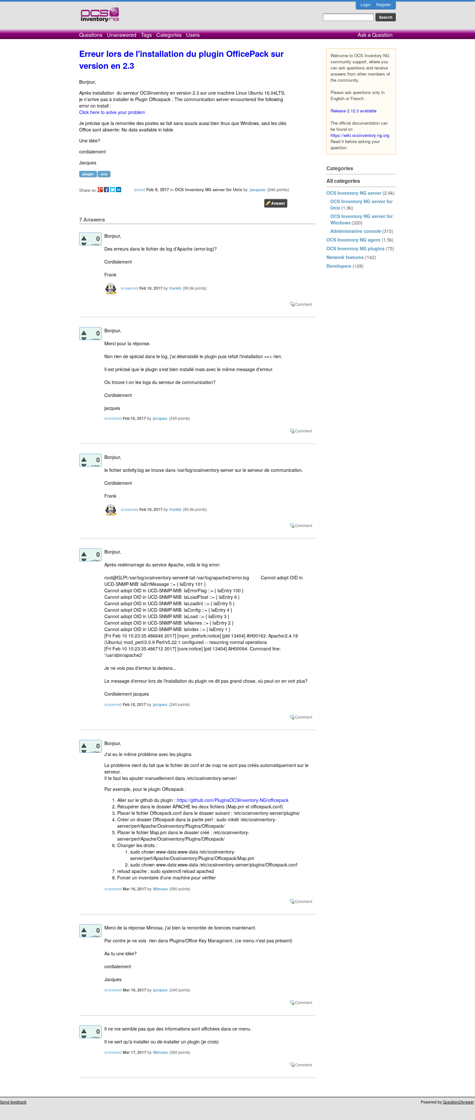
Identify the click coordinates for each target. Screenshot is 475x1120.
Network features (345, 257)
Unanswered (121, 34)
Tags (146, 34)
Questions (90, 34)
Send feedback (13, 1101)
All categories (343, 180)
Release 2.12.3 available (353, 111)
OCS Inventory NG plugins (355, 248)
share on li (118, 189)
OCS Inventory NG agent (353, 239)
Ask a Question (375, 34)
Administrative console (355, 231)
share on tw (112, 189)
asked (139, 189)
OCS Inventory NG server (353, 193)
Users (193, 34)
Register (383, 4)
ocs (104, 173)
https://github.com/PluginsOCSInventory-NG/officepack (233, 800)
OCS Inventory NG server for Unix (208, 189)
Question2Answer (458, 1101)
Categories (169, 34)
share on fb (106, 189)
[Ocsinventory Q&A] (100, 17)
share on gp (100, 189)
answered (129, 288)
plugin (87, 173)
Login (366, 4)
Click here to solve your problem (112, 112)
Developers (338, 266)
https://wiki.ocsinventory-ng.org (360, 135)
